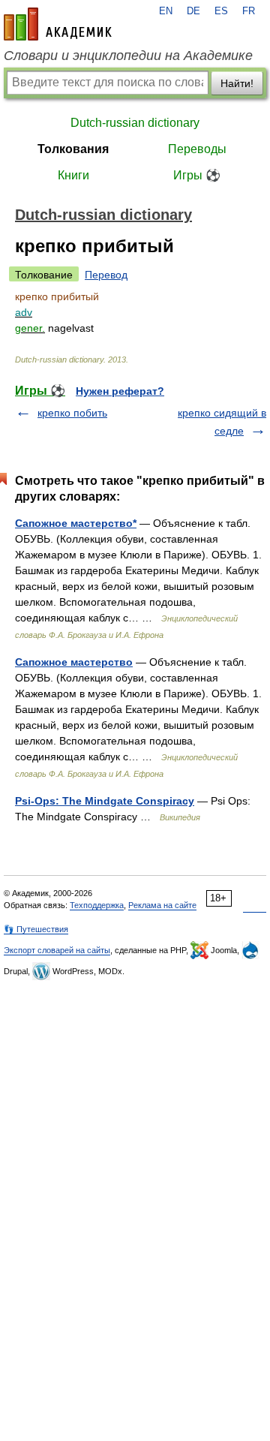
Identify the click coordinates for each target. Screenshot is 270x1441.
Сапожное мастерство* (75, 523)
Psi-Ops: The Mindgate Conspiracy (104, 801)
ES (221, 11)
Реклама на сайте (162, 905)
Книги (73, 175)
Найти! (237, 83)
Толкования (73, 149)
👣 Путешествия (36, 929)
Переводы (197, 149)
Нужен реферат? (120, 391)
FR (248, 11)
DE (193, 11)
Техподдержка (97, 905)
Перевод (106, 275)
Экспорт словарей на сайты (57, 950)
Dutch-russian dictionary (135, 122)
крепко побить (72, 413)
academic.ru (58, 24)
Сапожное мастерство (74, 662)
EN (165, 11)
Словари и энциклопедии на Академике (128, 55)
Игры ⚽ (196, 175)
